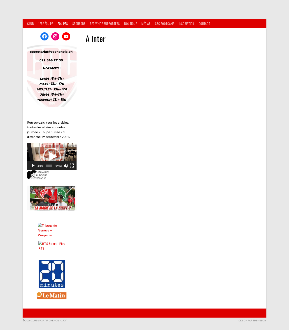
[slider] (49, 166)
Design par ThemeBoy (252, 320)
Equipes (63, 23)
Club (30, 23)
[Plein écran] (72, 165)
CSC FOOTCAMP (164, 23)
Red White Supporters (105, 23)
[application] (52, 156)
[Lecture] (33, 165)
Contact (204, 23)
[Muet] (65, 165)
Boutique (130, 23)
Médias (145, 23)
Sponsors (78, 23)
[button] (52, 157)
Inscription (186, 23)
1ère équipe (45, 23)
